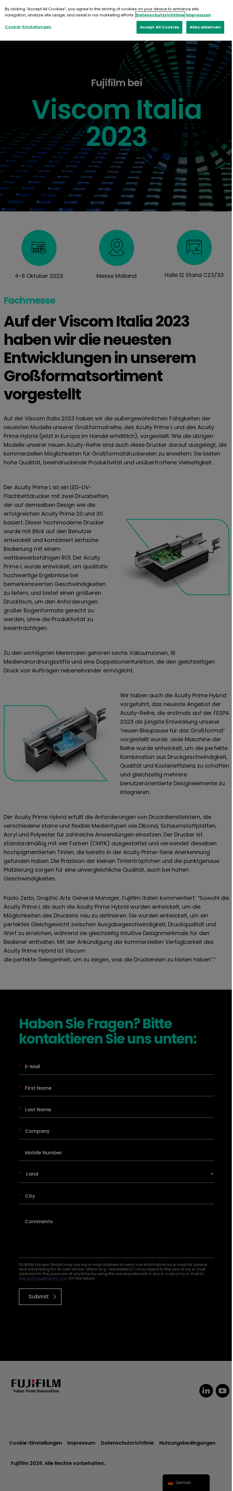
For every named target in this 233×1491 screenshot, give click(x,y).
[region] (116, 20)
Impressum (198, 15)
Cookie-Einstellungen (28, 27)
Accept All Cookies (159, 27)
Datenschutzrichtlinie (160, 15)
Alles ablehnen (205, 27)
